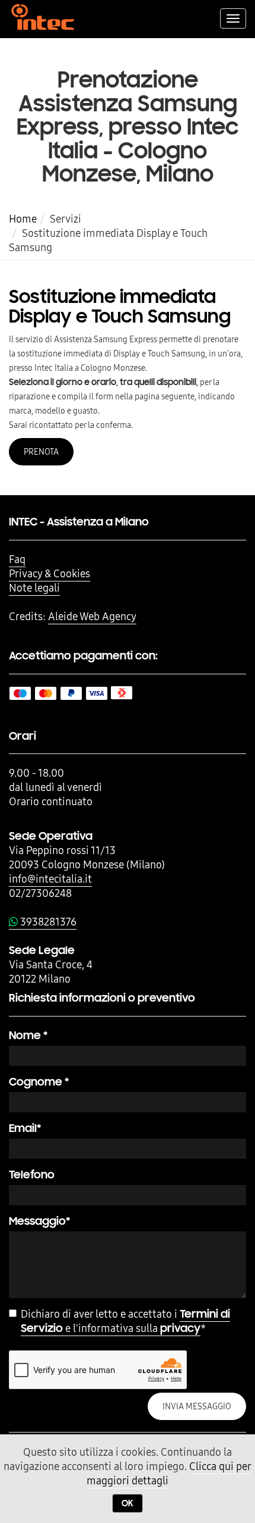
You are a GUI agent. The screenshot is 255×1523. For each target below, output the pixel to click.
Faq (17, 559)
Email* (25, 1128)
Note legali (34, 587)
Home (23, 218)
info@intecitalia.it (50, 878)
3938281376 (47, 921)
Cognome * (39, 1082)
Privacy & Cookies (49, 573)
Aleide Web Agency (92, 616)
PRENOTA (41, 452)
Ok (127, 1503)
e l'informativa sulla (125, 1321)
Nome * (28, 1035)
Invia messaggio (196, 1406)
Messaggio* (39, 1221)
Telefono (32, 1174)
